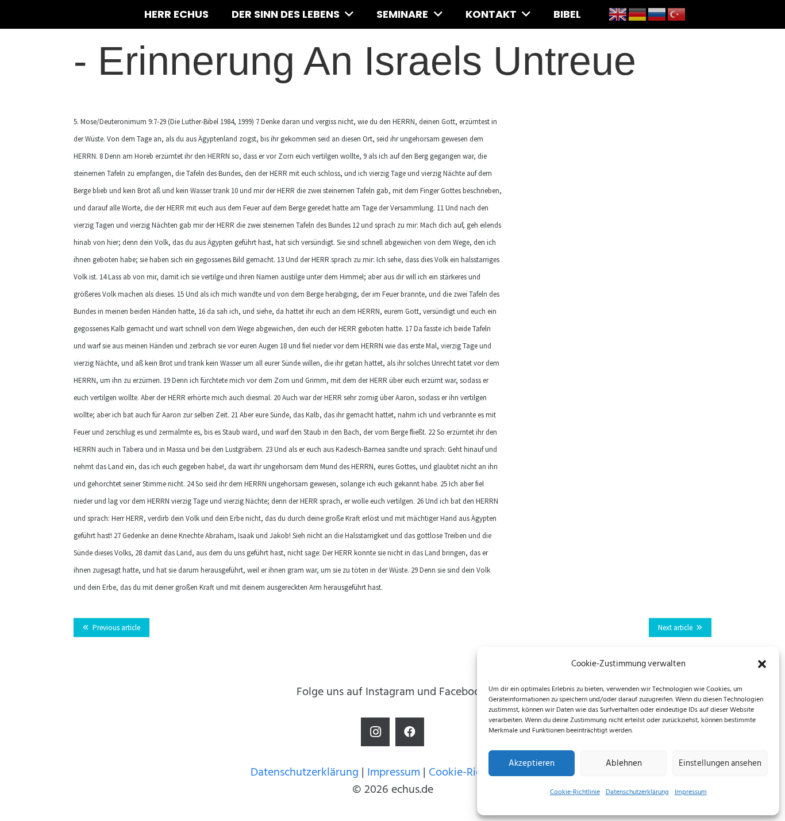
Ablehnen (624, 763)
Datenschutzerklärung (637, 792)
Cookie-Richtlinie (575, 792)
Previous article (116, 627)
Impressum (691, 792)
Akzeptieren (532, 763)
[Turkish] (677, 14)
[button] (762, 664)
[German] (638, 14)
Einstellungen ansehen (720, 763)
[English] (618, 14)
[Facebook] (409, 732)
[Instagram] (375, 732)
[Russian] (657, 14)
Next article (675, 627)
